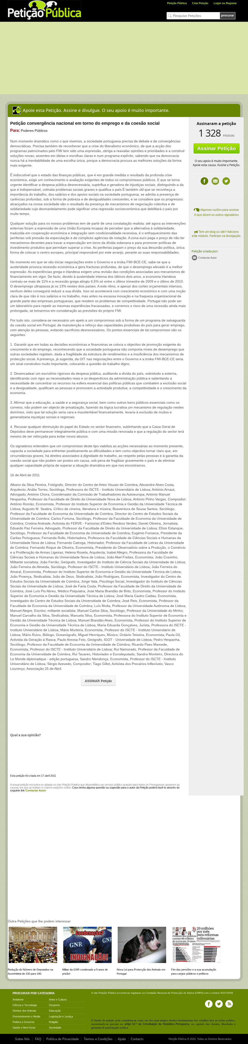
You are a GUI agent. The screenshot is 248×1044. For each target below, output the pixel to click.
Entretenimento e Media (26, 1016)
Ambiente (18, 999)
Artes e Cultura (58, 999)
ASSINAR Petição (98, 681)
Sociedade (55, 1027)
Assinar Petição (216, 148)
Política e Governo (23, 1022)
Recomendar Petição (215, 181)
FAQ (38, 1039)
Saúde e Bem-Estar (24, 1027)
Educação (55, 1010)
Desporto (54, 1005)
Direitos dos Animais (24, 1010)
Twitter (226, 181)
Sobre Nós (22, 1039)
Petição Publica (71, 784)
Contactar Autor (207, 257)
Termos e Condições (98, 1039)
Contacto (137, 1039)
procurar (227, 15)
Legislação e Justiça (61, 1016)
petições (58, 787)
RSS (229, 1004)
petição (24, 784)
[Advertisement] (124, 58)
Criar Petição (200, 3)
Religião (53, 1022)
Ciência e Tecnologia (25, 1005)
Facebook (204, 181)
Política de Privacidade (62, 1039)
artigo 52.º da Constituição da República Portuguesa (156, 1023)
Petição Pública (177, 3)
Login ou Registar (225, 3)
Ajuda (122, 1039)
